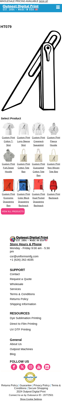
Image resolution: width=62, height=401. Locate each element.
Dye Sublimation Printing (25, 318)
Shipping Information (23, 304)
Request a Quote (21, 279)
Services (15, 289)
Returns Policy (19, 299)
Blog (13, 354)
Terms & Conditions (22, 294)
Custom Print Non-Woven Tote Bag (53, 168)
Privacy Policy (42, 385)
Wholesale (16, 284)
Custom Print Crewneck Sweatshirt (38, 141)
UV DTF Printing (20, 329)
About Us (16, 344)
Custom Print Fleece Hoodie (53, 141)
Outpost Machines (21, 349)
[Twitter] (22, 367)
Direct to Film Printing (23, 323)
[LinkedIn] (47, 367)
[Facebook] (14, 367)
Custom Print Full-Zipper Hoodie (8, 168)
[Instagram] (30, 367)
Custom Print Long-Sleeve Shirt (23, 141)
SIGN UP (43, 1)
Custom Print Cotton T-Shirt (8, 141)
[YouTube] (39, 367)
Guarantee (26, 385)
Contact (15, 274)
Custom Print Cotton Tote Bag (23, 168)
